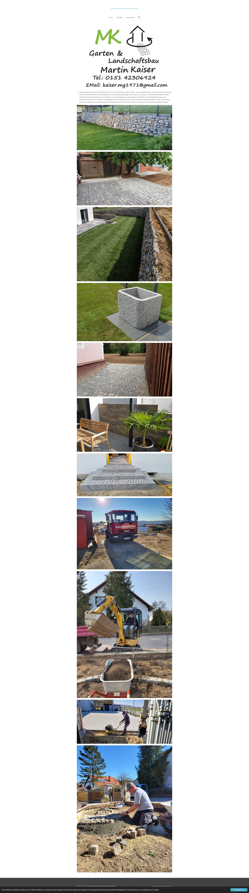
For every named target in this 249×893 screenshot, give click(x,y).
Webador (169, 886)
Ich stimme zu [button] (239, 890)
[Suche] (139, 17)
